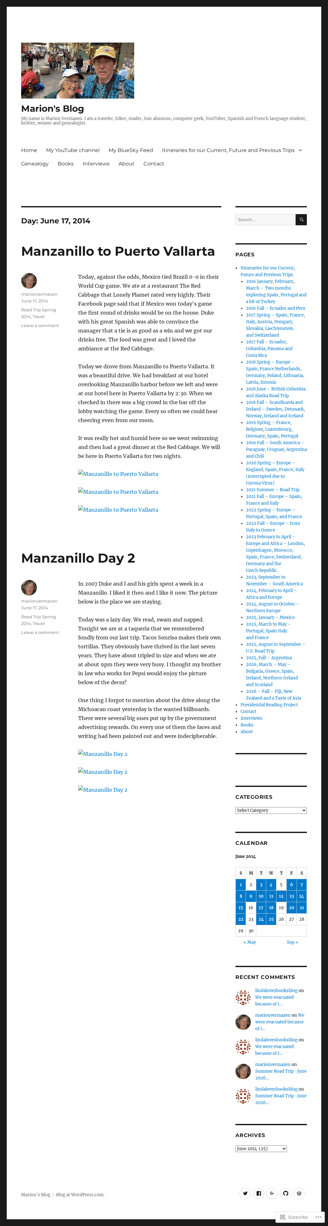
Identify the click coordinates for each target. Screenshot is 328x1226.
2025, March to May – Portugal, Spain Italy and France (268, 630)
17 (261, 907)
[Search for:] (265, 219)
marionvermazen (39, 294)
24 (261, 919)
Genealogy (35, 164)
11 (271, 896)
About (127, 164)
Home (29, 150)
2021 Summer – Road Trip (272, 490)
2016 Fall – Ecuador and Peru (275, 308)
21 (301, 907)
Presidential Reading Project (269, 705)
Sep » (292, 942)
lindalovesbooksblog (276, 990)
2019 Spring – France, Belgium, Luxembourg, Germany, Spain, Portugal (272, 429)
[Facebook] (258, 1193)
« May (249, 942)
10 (261, 896)
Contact (154, 164)
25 (271, 919)
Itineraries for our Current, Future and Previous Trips (228, 150)
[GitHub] (285, 1193)
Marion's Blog (52, 108)
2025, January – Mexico (270, 617)
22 (240, 919)
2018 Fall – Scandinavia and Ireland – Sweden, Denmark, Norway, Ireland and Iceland (275, 409)
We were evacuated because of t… (279, 1022)
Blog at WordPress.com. (80, 1195)
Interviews (96, 164)
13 (292, 896)
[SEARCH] (301, 219)
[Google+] (272, 1193)
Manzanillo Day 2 (78, 558)
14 (301, 896)
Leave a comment (40, 325)
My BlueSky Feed (131, 150)
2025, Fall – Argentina (269, 658)
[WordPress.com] (299, 1193)
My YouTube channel (73, 150)
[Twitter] (245, 1193)
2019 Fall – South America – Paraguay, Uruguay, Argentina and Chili (276, 449)
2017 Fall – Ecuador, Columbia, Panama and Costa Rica (269, 348)
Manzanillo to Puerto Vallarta (118, 251)
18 (271, 907)
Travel (39, 316)
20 (291, 907)
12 (281, 896)
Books (66, 164)
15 (241, 907)
